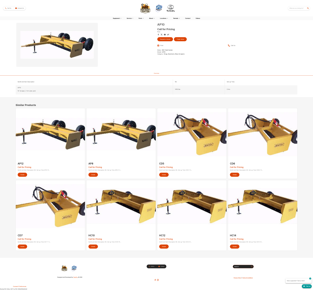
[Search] (251, 266)
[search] (308, 8)
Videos (198, 18)
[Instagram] (158, 280)
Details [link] (22, 175)
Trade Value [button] (180, 39)
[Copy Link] (168, 35)
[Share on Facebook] (158, 35)
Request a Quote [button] (165, 39)
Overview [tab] (156, 73)
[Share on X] (162, 35)
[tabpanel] (86, 45)
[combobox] (299, 8)
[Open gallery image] (57, 45)
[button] (8, 8)
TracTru (75, 277)
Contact (187, 18)
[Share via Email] (165, 35)
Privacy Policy (237, 277)
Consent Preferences (19, 286)
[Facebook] (155, 280)
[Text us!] (307, 286)
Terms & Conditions (247, 277)
